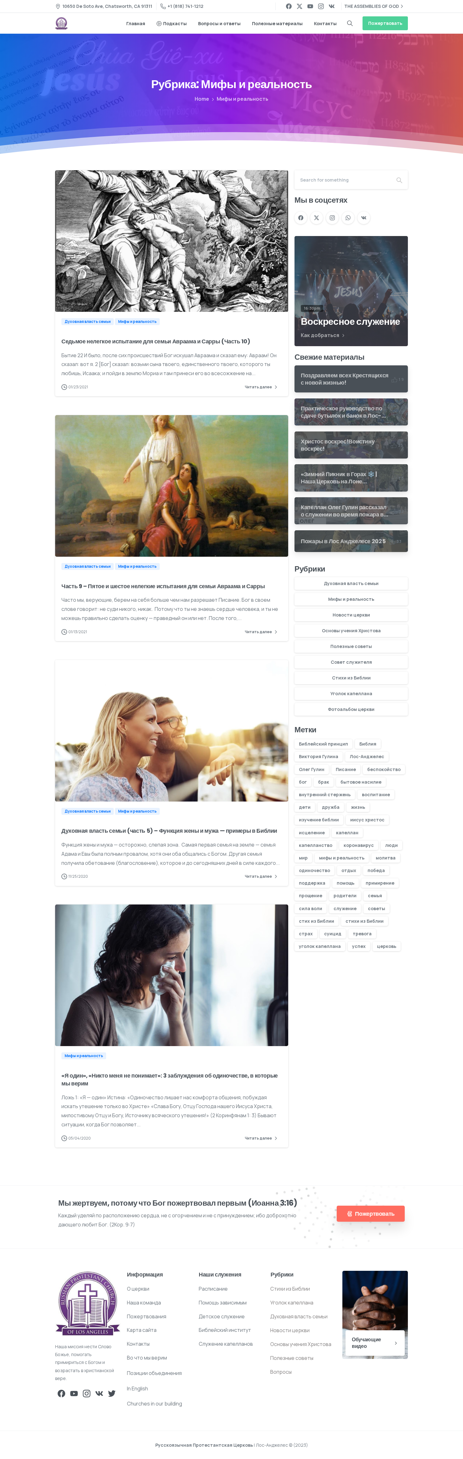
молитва (386, 858)
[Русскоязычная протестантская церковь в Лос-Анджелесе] (88, 1303)
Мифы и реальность (242, 98)
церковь (386, 946)
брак (323, 782)
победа (376, 870)
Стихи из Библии (351, 678)
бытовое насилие (360, 782)
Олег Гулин (311, 769)
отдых (348, 870)
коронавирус (359, 845)
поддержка (312, 883)
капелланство (315, 845)
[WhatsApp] (348, 217)
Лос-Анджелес (367, 756)
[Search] (349, 23)
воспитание (376, 794)
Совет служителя (351, 662)
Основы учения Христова (351, 631)
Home (202, 98)
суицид (332, 934)
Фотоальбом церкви (351, 709)
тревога (362, 934)
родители (345, 895)
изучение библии (319, 820)
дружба (331, 807)
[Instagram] (321, 6)
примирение (380, 883)
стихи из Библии (365, 921)
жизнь (358, 807)
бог (303, 782)
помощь (345, 883)
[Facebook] (289, 6)
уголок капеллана (320, 946)
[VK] (331, 6)
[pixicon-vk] (99, 1393)
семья (375, 895)
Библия (367, 744)
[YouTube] (310, 6)
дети (305, 807)
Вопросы (281, 1371)
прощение (310, 895)
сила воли (310, 908)
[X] (299, 6)
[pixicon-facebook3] (61, 1393)
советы (376, 908)
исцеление (312, 833)
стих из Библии (316, 921)
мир (303, 858)
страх (306, 934)
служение (345, 908)
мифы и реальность (341, 858)
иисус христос (367, 820)
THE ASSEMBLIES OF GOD (371, 6)
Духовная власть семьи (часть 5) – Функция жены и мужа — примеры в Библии (169, 831)
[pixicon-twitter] (112, 1393)
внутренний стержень (325, 794)
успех (359, 946)
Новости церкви (351, 615)
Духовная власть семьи (351, 583)
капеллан (347, 833)
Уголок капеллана (351, 693)
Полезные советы (351, 646)
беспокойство (384, 769)
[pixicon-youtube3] (74, 1393)
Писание (346, 769)
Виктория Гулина (318, 756)
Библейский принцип (323, 744)
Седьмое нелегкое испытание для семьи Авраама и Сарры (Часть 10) (155, 341)
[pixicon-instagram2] (86, 1393)
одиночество (314, 870)
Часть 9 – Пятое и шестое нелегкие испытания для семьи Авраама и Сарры (163, 586)
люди (391, 845)
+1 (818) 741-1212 (185, 6)
